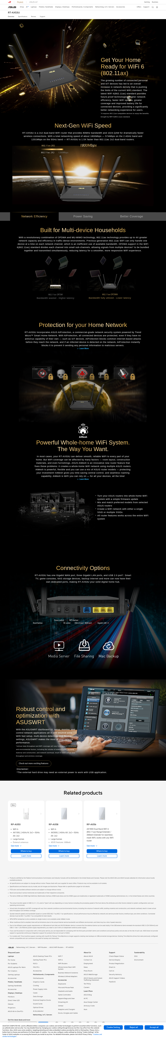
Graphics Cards (38, 982)
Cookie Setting (113, 1027)
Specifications (22, 17)
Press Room (88, 971)
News (86, 967)
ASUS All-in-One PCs (15, 1011)
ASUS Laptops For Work (17, 967)
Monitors (11, 997)
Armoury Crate (89, 1006)
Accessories (12, 978)
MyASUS (112, 982)
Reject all (134, 1027)
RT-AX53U (14, 12)
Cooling (36, 986)
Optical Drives (38, 1007)
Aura (85, 1009)
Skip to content (9, 7)
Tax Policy (87, 984)
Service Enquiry (114, 960)
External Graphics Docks (42, 1000)
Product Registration (116, 964)
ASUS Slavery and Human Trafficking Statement (93, 979)
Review (33, 17)
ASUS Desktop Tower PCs (42, 956)
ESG (135, 956)
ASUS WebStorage (90, 974)
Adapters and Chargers (66, 1009)
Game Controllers (64, 995)
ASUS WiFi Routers (56, 947)
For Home (11, 960)
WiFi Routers (62, 964)
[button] (147, 2)
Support (42, 17)
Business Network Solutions (68, 973)
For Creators (12, 971)
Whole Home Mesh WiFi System (67, 968)
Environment (138, 960)
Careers (86, 987)
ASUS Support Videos (117, 978)
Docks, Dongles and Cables (68, 1013)
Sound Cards (37, 1004)
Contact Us (88, 960)
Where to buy (26, 851)
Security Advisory (115, 974)
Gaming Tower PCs (40, 960)
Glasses (10, 1004)
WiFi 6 (60, 960)
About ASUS (88, 956)
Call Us (111, 971)
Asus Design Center (91, 1002)
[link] (12, 7)
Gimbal (60, 1006)
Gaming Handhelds (15, 986)
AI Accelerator (38, 1011)
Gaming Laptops (14, 975)
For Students (12, 964)
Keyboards (62, 984)
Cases (35, 993)
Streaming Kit (63, 1002)
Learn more (26, 856)
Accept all (154, 1027)
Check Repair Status (116, 956)
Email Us (112, 967)
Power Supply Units (40, 989)
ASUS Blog (88, 995)
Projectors (11, 1008)
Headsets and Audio (65, 991)
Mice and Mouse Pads (66, 988)
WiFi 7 (60, 956)
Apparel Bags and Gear (66, 998)
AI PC (86, 998)
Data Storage (38, 997)
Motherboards (38, 978)
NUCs (35, 964)
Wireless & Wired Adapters (67, 976)
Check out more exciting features (33, 764)
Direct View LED (14, 1000)
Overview (11, 17)
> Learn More (83, 349)
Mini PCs (36, 967)
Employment (88, 964)
